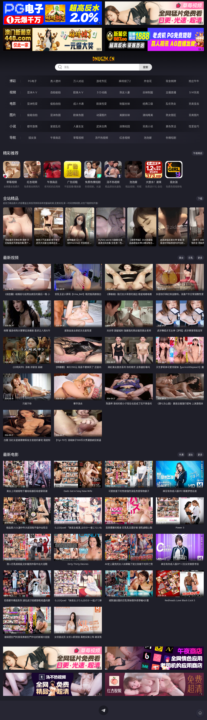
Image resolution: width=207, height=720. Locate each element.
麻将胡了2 (125, 81)
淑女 (190, 454)
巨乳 (190, 257)
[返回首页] (200, 713)
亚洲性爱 (32, 103)
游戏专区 (101, 81)
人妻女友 (78, 126)
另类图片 (194, 115)
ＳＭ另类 (194, 92)
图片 (13, 115)
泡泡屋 (148, 137)
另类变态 (194, 103)
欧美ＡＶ (78, 92)
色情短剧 (171, 137)
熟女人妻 (125, 92)
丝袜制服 (148, 92)
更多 (200, 257)
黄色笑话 (171, 126)
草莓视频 (78, 137)
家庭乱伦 (55, 126)
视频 (13, 92)
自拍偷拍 (55, 92)
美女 (181, 257)
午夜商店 (55, 137)
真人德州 (55, 81)
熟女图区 (171, 115)
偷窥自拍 (32, 115)
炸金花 (148, 81)
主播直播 (171, 92)
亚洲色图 (55, 115)
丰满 (181, 454)
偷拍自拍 (55, 103)
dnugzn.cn (103, 59)
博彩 (13, 81)
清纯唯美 (148, 115)
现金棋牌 (171, 81)
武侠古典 (101, 126)
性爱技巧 (194, 126)
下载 (200, 198)
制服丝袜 (125, 103)
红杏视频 (125, 137)
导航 (13, 137)
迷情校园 (125, 126)
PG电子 (32, 81)
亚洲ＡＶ (32, 92)
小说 (13, 126)
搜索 (145, 67)
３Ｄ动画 (101, 92)
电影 (13, 103)
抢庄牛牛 (194, 81)
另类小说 (148, 126)
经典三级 (148, 103)
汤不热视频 (101, 137)
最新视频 (11, 257)
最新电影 (11, 454)
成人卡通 (78, 103)
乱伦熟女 (171, 103)
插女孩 (32, 137)
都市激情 (32, 126)
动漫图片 (101, 115)
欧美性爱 (101, 103)
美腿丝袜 (125, 115)
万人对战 (78, 81)
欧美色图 (78, 115)
